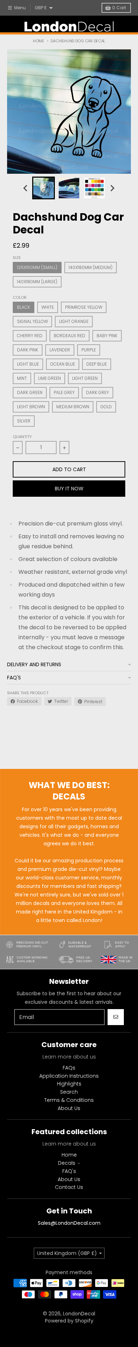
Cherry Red (29, 336)
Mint (22, 378)
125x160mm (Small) (37, 267)
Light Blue (28, 364)
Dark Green (29, 392)
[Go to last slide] (26, 188)
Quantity (22, 437)
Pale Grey (64, 392)
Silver (23, 421)
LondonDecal (79, 1313)
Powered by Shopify (69, 1320)
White (47, 307)
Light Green (85, 378)
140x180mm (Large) (37, 282)
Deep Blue (96, 364)
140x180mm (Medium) (91, 267)
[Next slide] (112, 188)
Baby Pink (107, 336)
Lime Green (49, 378)
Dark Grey (97, 392)
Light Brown (31, 407)
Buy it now (69, 488)
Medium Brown (72, 407)
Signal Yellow (32, 321)
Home (38, 41)
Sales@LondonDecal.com (69, 1223)
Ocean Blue (62, 364)
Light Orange (73, 321)
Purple (88, 350)
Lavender (60, 350)
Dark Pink (27, 350)
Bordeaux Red (69, 336)
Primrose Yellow (83, 307)
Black (23, 307)
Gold (106, 407)
